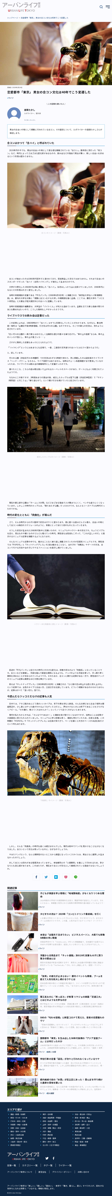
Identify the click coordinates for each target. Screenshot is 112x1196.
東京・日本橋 (48, 1114)
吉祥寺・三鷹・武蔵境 (83, 1138)
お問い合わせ (83, 1172)
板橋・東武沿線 (16, 1138)
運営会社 (42, 1172)
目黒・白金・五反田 (18, 1128)
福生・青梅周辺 (80, 1145)
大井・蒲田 (47, 1131)
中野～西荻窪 (48, 1135)
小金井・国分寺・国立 (19, 1141)
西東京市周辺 (15, 1145)
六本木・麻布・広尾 (18, 1121)
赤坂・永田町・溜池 (50, 1121)
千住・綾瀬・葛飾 (49, 1138)
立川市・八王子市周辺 (51, 1145)
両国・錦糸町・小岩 (82, 1128)
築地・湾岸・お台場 (18, 1131)
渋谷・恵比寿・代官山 (83, 1114)
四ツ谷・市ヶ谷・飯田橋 (84, 1121)
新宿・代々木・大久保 (19, 1117)
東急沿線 (78, 1131)
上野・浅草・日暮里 (50, 1124)
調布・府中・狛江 (49, 1141)
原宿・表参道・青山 (82, 1117)
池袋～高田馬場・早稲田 (52, 1117)
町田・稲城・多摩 (81, 1141)
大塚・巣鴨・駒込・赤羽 (52, 1128)
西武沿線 (78, 1135)
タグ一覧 (48, 1165)
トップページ (12, 17)
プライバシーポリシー (62, 1172)
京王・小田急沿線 (17, 1135)
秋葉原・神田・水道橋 (19, 1124)
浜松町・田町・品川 (82, 1124)
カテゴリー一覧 (30, 1165)
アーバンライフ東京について (20, 1172)
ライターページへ (29, 120)
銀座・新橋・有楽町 (18, 1114)
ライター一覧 (65, 1165)
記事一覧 (11, 1165)
